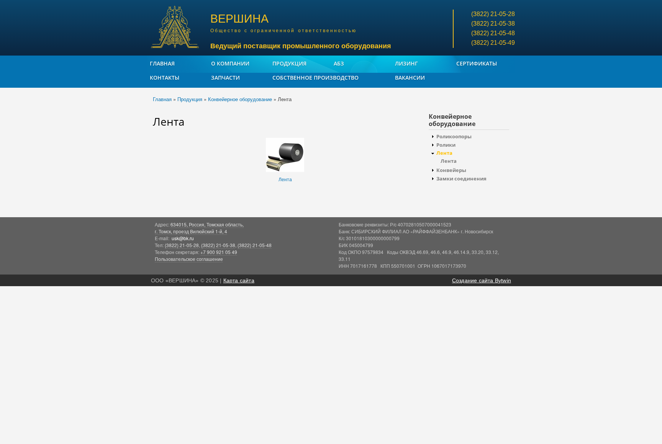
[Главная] (176, 28)
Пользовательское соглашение (189, 259)
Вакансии (410, 77)
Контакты (164, 77)
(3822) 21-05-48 (255, 245)
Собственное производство (315, 77)
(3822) (493, 14)
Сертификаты (476, 63)
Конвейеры (451, 170)
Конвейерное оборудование (240, 99)
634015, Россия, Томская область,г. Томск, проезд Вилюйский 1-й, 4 (199, 227)
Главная (162, 63)
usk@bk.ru (183, 238)
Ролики (446, 144)
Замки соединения (461, 178)
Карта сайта (238, 280)
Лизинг (406, 63)
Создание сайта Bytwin (481, 280)
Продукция (289, 63)
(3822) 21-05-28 (182, 245)
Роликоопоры (454, 136)
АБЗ (339, 63)
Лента (285, 179)
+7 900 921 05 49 (218, 252)
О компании (230, 63)
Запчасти (225, 77)
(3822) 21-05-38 (218, 245)
